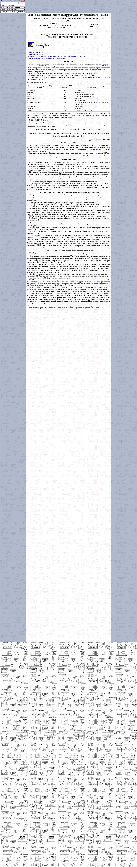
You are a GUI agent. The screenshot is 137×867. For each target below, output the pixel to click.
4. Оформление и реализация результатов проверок (46, 58)
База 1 (12, 1)
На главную (5, 1)
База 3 (23, 1)
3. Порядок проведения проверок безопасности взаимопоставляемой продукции (57, 56)
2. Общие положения (35, 54)
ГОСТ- (41, 66)
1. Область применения (36, 52)
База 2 (17, 1)
